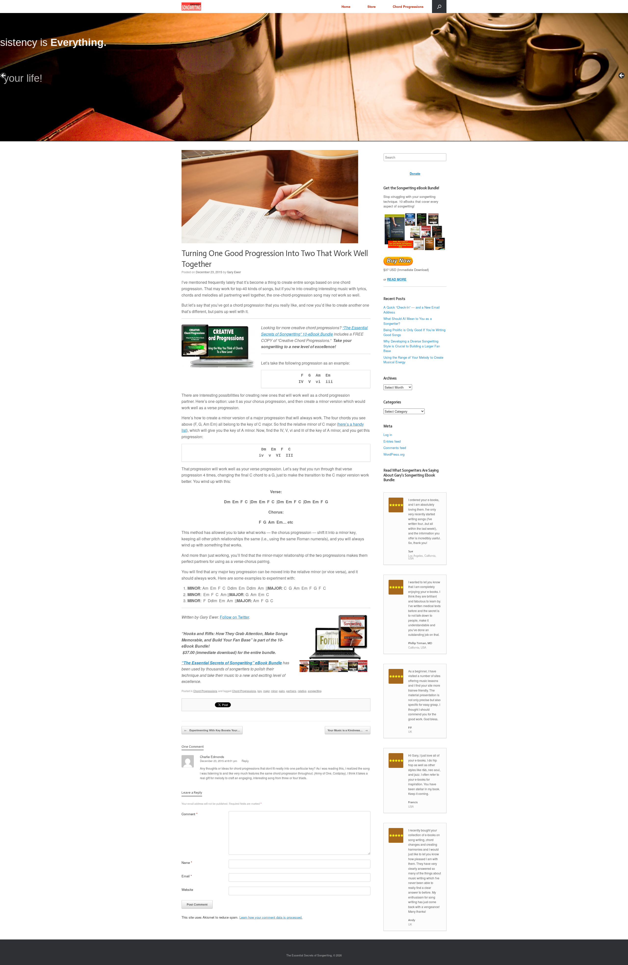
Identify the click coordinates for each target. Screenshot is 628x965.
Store (371, 6)
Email (187, 876)
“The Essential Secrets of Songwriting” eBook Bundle (232, 663)
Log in (387, 434)
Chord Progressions (408, 6)
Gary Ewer (234, 272)
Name (187, 862)
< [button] (3, 76)
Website (187, 889)
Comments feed (394, 447)
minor (274, 691)
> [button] (622, 76)
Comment (189, 814)
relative (302, 691)
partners (291, 691)
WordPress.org (394, 454)
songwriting (314, 691)
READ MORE (396, 279)
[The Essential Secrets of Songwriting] (191, 6)
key (260, 691)
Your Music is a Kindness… (347, 730)
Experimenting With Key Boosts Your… (212, 730)
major (266, 691)
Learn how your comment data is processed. (270, 917)
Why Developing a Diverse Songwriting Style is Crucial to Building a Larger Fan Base (411, 346)
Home (345, 6)
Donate (415, 173)
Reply (245, 761)
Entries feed (392, 441)
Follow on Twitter (234, 617)
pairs (282, 691)
